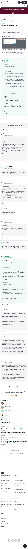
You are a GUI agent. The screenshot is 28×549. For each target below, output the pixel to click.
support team (13, 106)
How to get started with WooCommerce (9, 437)
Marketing (4, 15)
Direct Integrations (18, 494)
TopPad (5, 208)
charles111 (5, 19)
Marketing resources (6, 488)
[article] (14, 148)
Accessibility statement (19, 453)
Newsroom (3, 518)
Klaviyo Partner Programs (7, 501)
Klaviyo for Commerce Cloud (19, 486)
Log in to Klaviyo (5, 480)
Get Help (16, 509)
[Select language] (19, 2)
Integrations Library (5, 506)
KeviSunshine (7, 406)
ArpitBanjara (7, 402)
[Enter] (2, 6)
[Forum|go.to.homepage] (5, 2)
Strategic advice (4, 439)
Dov (5, 60)
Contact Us (3, 529)
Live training (4, 491)
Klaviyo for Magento (18, 489)
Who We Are (4, 516)
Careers (3, 521)
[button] (1, 2)
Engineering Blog (5, 523)
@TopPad (5, 225)
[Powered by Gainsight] (14, 451)
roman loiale (7, 410)
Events (15, 501)
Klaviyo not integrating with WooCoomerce (10, 424)
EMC (4, 336)
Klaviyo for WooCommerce (20, 492)
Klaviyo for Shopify (18, 477)
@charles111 (9, 71)
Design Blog (4, 526)
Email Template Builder (19, 504)
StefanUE (7, 414)
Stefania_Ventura (8, 417)
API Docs (16, 506)
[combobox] (14, 6)
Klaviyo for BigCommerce (19, 483)
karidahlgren (6, 309)
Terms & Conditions (8, 453)
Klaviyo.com (4, 477)
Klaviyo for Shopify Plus (19, 480)
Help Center (4, 485)
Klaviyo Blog (4, 483)
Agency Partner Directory (7, 504)
